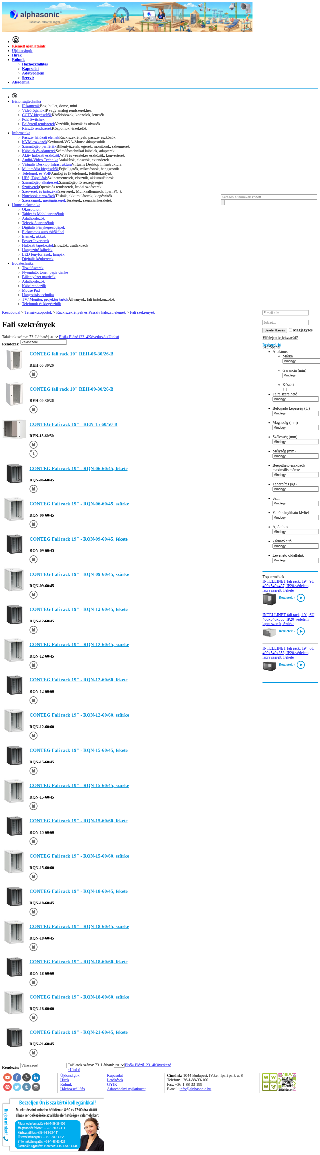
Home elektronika (26, 205)
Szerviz (28, 77)
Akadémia (21, 82)
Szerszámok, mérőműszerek (44, 200)
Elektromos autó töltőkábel (43, 232)
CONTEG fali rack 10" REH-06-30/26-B (72, 353)
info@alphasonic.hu (195, 1089)
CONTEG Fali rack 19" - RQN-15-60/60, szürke (79, 856)
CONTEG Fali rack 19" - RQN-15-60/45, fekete (79, 750)
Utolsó (113, 337)
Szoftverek (30, 187)
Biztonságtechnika (26, 101)
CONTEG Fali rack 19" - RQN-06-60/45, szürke (79, 503)
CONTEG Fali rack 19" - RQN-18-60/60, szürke (79, 997)
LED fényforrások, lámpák (43, 254)
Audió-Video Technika (40, 160)
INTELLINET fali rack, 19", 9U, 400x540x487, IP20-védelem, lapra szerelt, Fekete (289, 585)
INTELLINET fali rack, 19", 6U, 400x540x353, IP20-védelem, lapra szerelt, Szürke (289, 619)
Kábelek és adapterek (39, 151)
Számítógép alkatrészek (40, 182)
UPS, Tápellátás (35, 178)
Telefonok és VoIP (36, 173)
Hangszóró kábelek (37, 250)
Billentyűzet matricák (39, 277)
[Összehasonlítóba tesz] (34, 374)
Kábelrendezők (34, 286)
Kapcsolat (30, 68)
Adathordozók (33, 218)
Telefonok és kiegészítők (41, 304)
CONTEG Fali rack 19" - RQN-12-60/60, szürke (79, 715)
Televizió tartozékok (38, 223)
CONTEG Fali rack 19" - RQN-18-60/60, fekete (79, 961)
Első (62, 337)
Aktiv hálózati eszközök (41, 155)
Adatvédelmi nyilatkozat (126, 1089)
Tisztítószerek (33, 268)
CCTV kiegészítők (37, 115)
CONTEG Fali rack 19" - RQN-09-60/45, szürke (79, 574)
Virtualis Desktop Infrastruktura (47, 164)
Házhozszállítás (35, 64)
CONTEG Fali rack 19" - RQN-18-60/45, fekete (79, 891)
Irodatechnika (23, 263)
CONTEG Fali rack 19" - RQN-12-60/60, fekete (79, 679)
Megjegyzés (302, 330)
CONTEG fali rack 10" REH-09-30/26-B (72, 389)
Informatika (21, 133)
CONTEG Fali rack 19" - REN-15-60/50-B (74, 424)
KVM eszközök (34, 142)
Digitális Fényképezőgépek (43, 227)
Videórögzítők (33, 110)
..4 (86, 337)
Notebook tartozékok (38, 196)
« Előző (72, 337)
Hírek (17, 55)
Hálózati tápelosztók (38, 245)
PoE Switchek (33, 119)
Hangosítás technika (38, 295)
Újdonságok (22, 50)
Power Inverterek (35, 241)
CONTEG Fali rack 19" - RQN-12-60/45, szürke (79, 644)
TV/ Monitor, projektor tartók (45, 299)
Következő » (98, 337)
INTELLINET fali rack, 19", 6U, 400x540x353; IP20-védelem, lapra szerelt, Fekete (289, 652)
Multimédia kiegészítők (40, 169)
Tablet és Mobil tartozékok (43, 214)
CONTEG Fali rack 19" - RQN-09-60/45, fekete (79, 539)
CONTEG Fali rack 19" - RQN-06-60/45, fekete (79, 468)
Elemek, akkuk (34, 236)
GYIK (112, 1084)
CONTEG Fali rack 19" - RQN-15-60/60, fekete (79, 820)
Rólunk (18, 59)
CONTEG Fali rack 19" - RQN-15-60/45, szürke (79, 785)
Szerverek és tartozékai (40, 191)
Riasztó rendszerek (37, 128)
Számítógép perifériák (39, 146)
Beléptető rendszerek (38, 124)
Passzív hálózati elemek (40, 137)
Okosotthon (31, 209)
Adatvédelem (33, 73)
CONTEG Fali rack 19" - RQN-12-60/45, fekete (79, 609)
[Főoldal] (16, 41)
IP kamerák (31, 106)
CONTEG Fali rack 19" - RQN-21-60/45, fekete (79, 1032)
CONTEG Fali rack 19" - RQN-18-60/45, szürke (79, 926)
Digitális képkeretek (38, 259)
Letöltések (115, 1080)
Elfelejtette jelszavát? (280, 337)
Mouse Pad (31, 290)
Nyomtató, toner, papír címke (45, 272)
